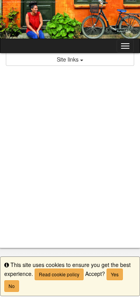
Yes (115, 274)
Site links (68, 59)
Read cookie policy (59, 274)
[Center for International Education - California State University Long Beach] (70, 19)
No (12, 286)
